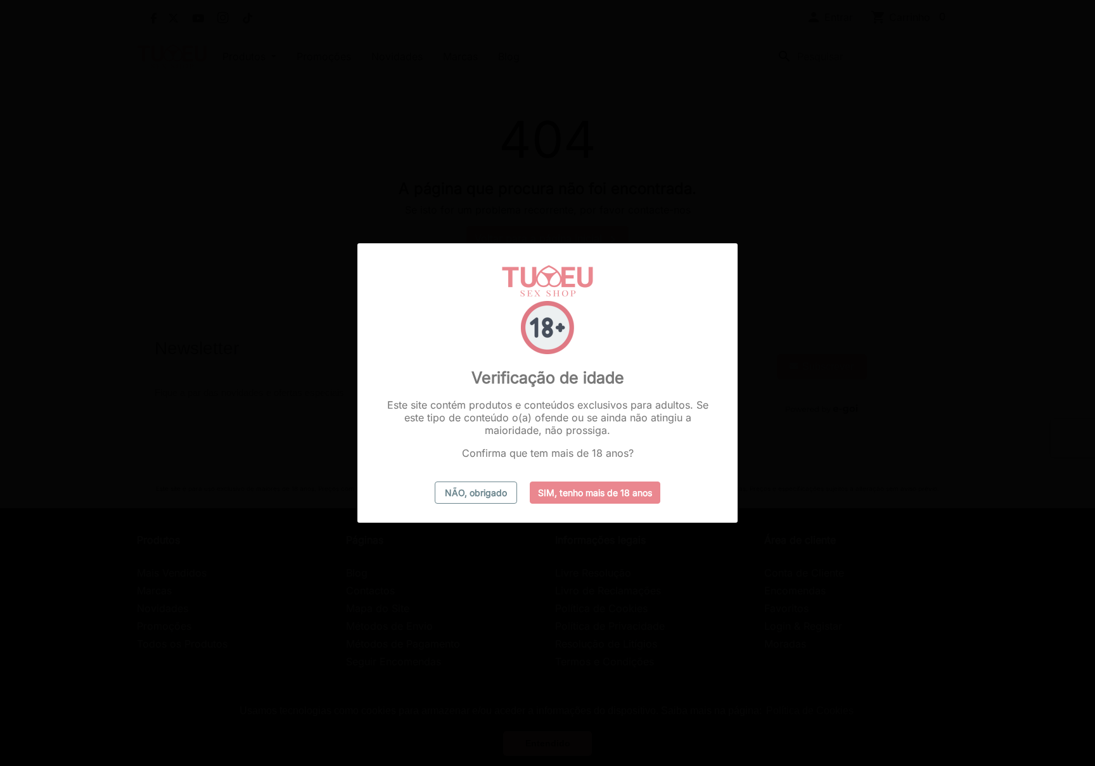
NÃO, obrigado (476, 492)
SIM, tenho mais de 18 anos (595, 492)
